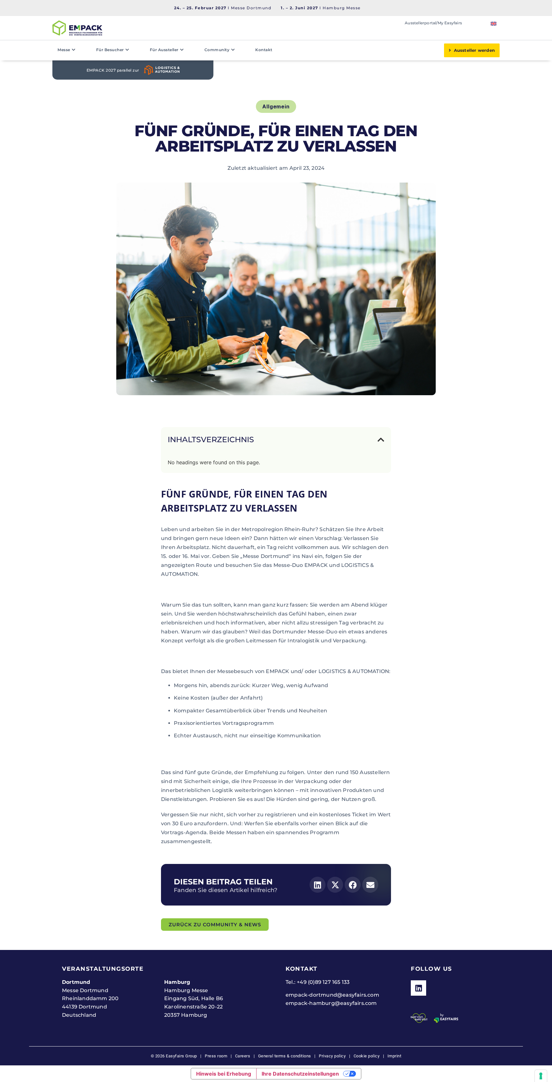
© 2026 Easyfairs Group (174, 1056)
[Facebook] (353, 885)
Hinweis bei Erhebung (223, 1073)
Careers (242, 1056)
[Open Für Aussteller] (182, 50)
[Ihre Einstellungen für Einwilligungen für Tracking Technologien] (541, 1076)
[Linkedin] (318, 885)
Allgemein (275, 106)
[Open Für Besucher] (127, 50)
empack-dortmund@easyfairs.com (332, 995)
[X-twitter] (335, 885)
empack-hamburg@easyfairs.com (331, 1003)
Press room (215, 1056)
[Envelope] (370, 885)
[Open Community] (233, 50)
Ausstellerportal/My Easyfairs (433, 22)
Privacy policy (332, 1056)
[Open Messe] (74, 50)
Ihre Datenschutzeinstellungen (300, 1073)
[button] (381, 439)
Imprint (394, 1056)
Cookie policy (367, 1056)
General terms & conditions (284, 1056)
